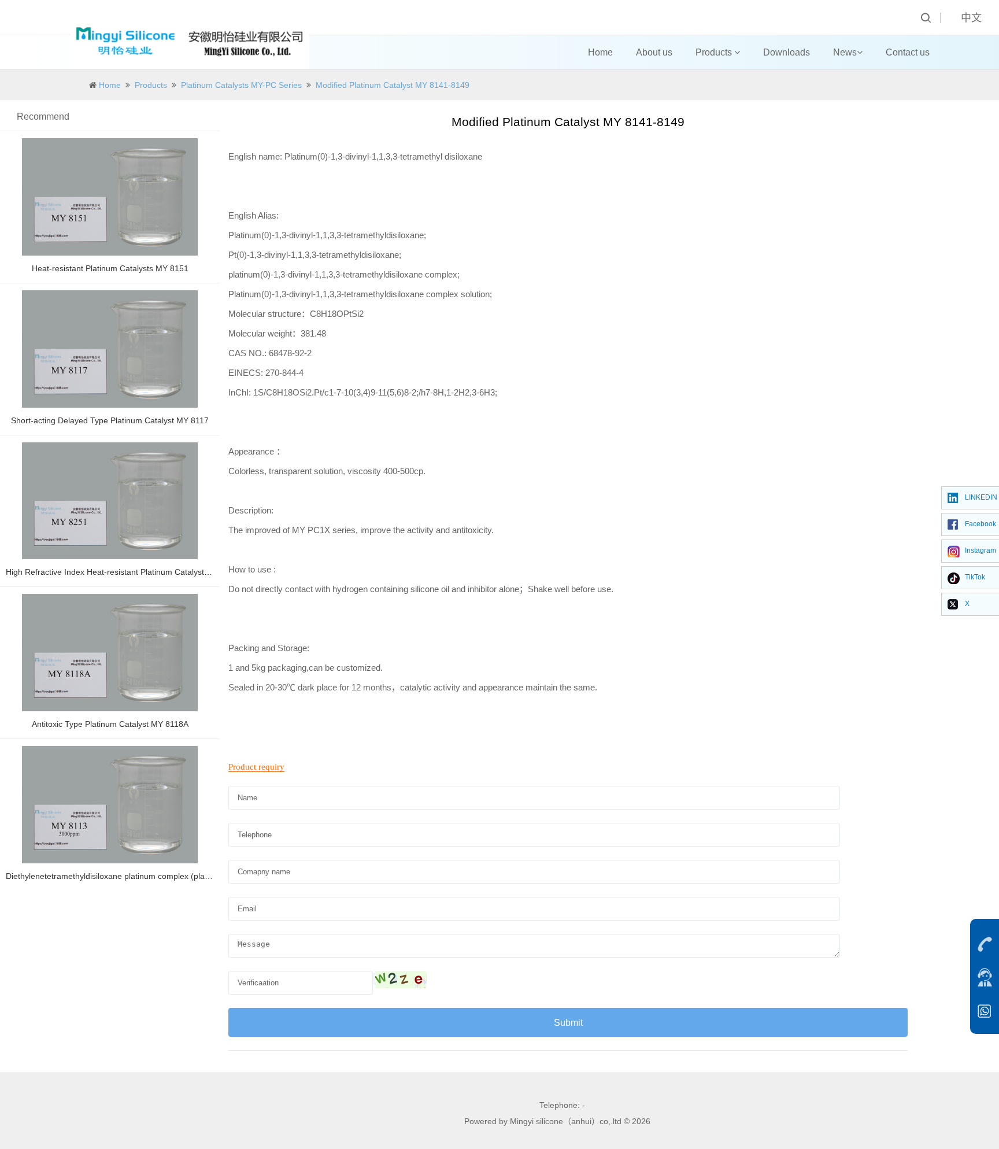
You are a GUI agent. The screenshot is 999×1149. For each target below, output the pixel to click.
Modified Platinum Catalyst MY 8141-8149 (392, 85)
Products (714, 52)
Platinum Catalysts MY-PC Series (241, 85)
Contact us (908, 52)
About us (654, 52)
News (845, 52)
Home (600, 52)
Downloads (786, 52)
